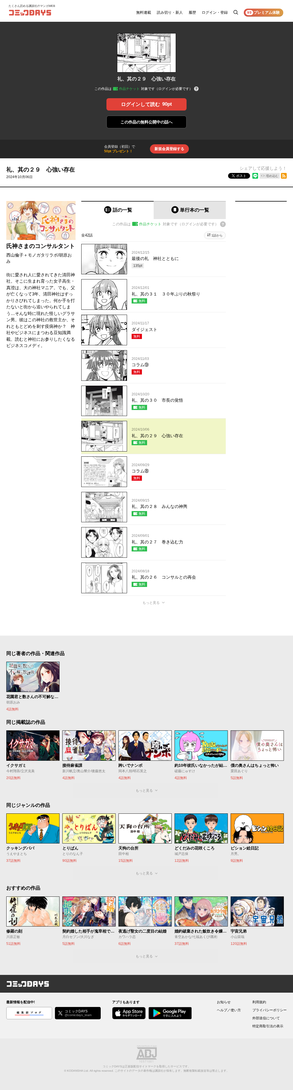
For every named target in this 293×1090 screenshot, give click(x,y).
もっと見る (151, 603)
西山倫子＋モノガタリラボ (32, 255)
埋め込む (272, 176)
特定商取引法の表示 (267, 1026)
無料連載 (143, 12)
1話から (217, 235)
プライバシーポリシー (269, 1010)
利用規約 (259, 1002)
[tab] (117, 210)
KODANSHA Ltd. (78, 1070)
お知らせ (224, 1002)
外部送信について (266, 1018)
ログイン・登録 (215, 12)
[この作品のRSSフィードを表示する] (284, 176)
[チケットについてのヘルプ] (196, 89)
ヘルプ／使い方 (229, 1010)
